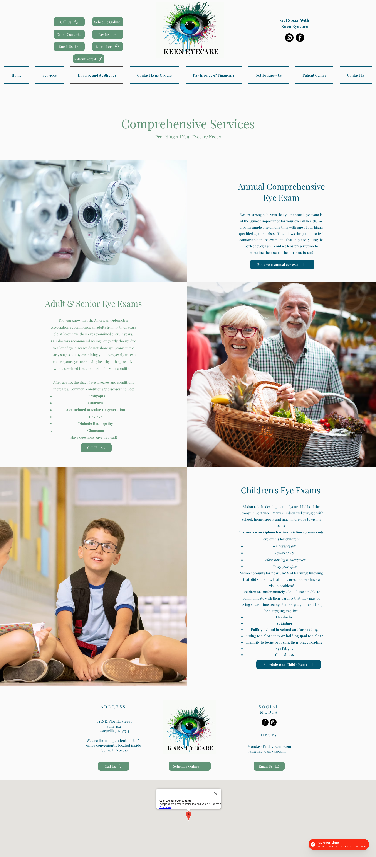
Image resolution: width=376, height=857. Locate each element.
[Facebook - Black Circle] (265, 722)
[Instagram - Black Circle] (273, 722)
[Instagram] (289, 37)
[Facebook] (300, 37)
